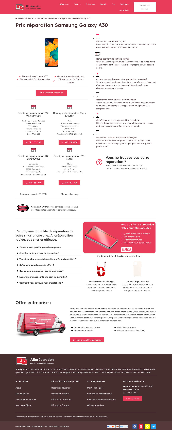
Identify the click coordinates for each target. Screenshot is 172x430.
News (92, 417)
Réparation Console (60, 405)
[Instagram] (141, 426)
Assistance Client (23, 405)
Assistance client (21, 417)
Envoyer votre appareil (25, 399)
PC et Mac (82, 369)
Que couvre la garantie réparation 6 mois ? (41, 271)
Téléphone (64, 4)
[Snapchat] (147, 426)
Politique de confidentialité (99, 393)
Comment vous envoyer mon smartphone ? (41, 283)
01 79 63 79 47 (130, 392)
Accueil (21, 18)
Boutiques (124, 4)
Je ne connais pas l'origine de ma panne (40, 247)
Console (103, 4)
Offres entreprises (95, 405)
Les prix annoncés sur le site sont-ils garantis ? (43, 277)
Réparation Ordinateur (61, 399)
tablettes (72, 369)
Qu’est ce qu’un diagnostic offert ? (36, 265)
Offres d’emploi (33, 417)
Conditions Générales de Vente (101, 399)
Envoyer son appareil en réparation (76, 417)
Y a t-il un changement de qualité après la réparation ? (47, 259)
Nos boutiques (22, 393)
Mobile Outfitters (101, 417)
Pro (113, 4)
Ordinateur (90, 4)
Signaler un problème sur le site (51, 417)
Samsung (51, 18)
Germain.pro (64, 426)
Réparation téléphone (36, 18)
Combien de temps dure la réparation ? (39, 253)
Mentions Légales (95, 387)
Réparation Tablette (60, 393)
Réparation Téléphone (61, 387)
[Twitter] (153, 426)
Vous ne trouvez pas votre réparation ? (127, 159)
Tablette (77, 4)
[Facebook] (134, 426)
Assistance (124, 10)
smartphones (61, 369)
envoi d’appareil (102, 372)
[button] (48, 247)
